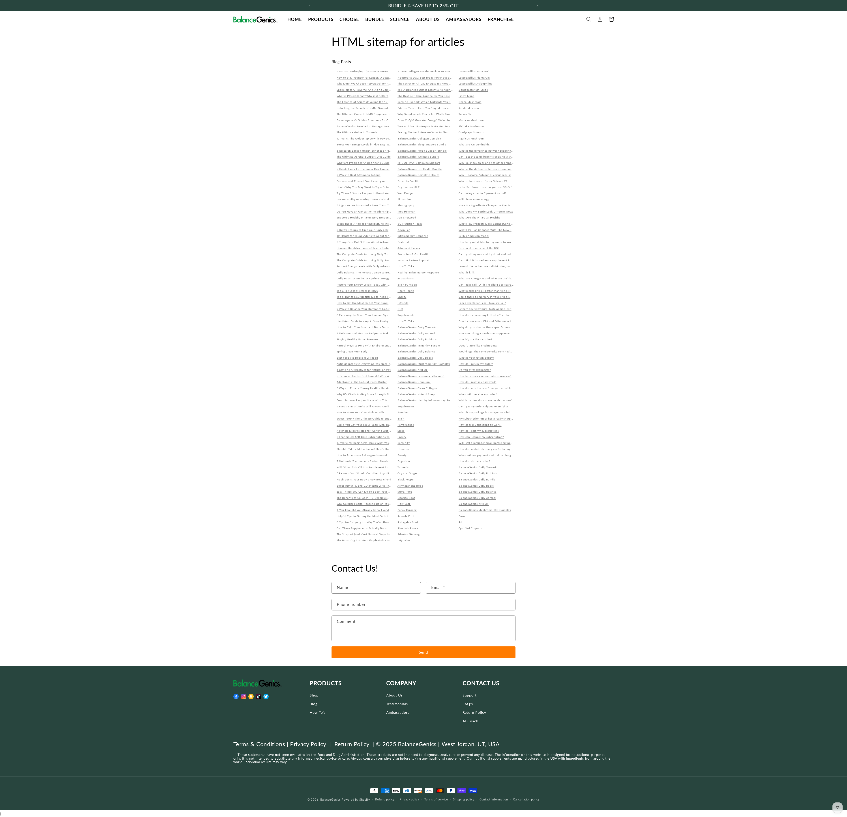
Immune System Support (413, 260)
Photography (405, 205)
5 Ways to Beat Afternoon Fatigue (358, 174)
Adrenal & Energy (408, 248)
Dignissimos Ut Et (409, 187)
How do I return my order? (476, 363)
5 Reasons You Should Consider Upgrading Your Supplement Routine (382, 473)
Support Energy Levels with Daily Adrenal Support (369, 266)
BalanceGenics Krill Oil (412, 369)
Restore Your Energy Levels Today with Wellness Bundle (373, 284)
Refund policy (384, 799)
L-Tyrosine (403, 540)
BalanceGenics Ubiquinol (414, 381)
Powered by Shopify (356, 799)
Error (462, 516)
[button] (589, 19)
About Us (394, 695)
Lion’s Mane (466, 95)
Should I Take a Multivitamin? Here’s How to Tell (368, 449)
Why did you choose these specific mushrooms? (490, 327)
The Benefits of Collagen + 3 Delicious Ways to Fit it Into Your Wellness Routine (389, 497)
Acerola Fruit (405, 516)
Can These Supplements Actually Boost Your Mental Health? (376, 528)
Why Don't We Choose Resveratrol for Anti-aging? (369, 83)
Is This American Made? (474, 235)
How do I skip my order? (474, 461)
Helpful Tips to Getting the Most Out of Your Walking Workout (377, 516)
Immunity (403, 442)
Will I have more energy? (475, 199)
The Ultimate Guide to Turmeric (357, 132)
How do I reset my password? (478, 381)
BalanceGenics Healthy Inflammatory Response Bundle (433, 400)
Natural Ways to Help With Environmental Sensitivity (371, 345)
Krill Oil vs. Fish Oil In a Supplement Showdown (368, 467)
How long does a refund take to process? (485, 376)
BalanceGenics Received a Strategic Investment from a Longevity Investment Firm (390, 126)
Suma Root (404, 491)
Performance (405, 424)
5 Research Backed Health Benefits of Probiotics (368, 150)
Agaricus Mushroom (472, 138)
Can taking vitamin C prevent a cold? (482, 193)
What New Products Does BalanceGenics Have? (490, 223)
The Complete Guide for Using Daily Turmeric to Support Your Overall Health (387, 254)
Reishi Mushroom (470, 108)
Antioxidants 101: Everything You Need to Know (368, 363)
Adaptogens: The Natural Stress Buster (362, 381)
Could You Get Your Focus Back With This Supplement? (373, 424)
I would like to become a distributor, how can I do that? (495, 266)
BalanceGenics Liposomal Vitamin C (420, 376)
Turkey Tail (466, 114)
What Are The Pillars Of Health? (479, 217)
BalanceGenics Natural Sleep (416, 394)
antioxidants (405, 278)
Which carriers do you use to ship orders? (486, 400)
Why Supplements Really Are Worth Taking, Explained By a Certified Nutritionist (449, 114)
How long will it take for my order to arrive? (487, 242)
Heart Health (405, 290)
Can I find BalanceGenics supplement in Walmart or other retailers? (502, 260)
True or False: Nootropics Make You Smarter (426, 126)
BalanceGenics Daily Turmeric (416, 327)
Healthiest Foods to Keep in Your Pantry (363, 321)
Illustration (404, 199)
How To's (318, 712)
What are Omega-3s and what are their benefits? (490, 278)
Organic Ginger (407, 473)
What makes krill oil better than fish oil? (485, 290)
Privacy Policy (308, 743)
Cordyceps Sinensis (471, 132)
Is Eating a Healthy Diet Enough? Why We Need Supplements (376, 376)
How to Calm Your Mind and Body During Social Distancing (375, 327)
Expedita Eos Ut (407, 181)
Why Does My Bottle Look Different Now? (486, 211)
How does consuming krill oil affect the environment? (493, 315)
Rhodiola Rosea (407, 528)
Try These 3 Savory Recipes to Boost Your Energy (368, 193)
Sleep (401, 430)
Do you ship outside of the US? (479, 248)
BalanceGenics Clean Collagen (417, 388)
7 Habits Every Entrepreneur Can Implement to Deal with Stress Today (382, 169)
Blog (313, 704)
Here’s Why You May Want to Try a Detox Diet (367, 187)
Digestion (403, 461)
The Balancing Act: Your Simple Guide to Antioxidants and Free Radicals (384, 540)
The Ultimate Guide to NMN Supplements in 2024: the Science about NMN (386, 114)
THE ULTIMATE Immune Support (418, 162)
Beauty (402, 455)
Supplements (405, 315)
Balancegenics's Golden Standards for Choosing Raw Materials (377, 120)
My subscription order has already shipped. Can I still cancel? (498, 418)
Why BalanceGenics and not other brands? (486, 162)
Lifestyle (402, 302)
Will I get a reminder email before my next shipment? (493, 442)
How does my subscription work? (480, 424)
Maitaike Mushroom (472, 120)
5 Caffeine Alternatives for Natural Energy (364, 369)
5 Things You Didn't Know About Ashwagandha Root (371, 242)
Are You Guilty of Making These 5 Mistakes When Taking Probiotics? (381, 199)
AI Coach (470, 721)
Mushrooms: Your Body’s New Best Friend (364, 479)
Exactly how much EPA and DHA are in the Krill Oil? (493, 321)
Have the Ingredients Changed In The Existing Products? (495, 205)
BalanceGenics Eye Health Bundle (419, 169)
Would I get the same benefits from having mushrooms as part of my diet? (506, 351)
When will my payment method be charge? (486, 455)
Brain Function (407, 284)
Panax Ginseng (407, 509)
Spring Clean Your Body (352, 351)
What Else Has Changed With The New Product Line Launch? (498, 229)
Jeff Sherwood (406, 217)
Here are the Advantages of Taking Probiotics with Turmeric (375, 248)
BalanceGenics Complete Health (418, 174)
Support (470, 695)
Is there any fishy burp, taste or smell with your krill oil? (495, 308)
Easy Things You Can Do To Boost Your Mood (366, 491)
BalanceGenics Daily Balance (416, 351)
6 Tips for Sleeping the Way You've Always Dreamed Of (372, 522)
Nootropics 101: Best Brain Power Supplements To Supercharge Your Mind (446, 77)
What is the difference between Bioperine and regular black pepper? (503, 150)
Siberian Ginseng (408, 534)
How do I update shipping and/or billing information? (493, 449)
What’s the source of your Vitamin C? (483, 181)
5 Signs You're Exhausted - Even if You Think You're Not (373, 205)
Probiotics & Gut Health (413, 254)
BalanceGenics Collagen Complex (419, 138)
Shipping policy (463, 799)
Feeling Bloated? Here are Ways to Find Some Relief (431, 132)
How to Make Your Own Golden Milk (360, 412)
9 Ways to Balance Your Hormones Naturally (365, 308)
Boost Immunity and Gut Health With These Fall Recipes (373, 485)
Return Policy (474, 712)
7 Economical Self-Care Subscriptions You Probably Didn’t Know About (383, 436)
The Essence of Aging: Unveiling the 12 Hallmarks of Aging (375, 101)
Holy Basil (404, 503)
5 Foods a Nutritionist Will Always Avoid (363, 406)
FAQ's (468, 704)
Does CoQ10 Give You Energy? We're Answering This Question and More (444, 120)
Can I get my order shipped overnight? (483, 406)
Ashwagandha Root (410, 485)
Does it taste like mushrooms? (478, 345)
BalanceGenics (330, 799)
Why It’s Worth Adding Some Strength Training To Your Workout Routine (384, 394)
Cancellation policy (526, 799)
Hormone (403, 449)
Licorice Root (406, 497)
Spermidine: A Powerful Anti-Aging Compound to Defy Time (376, 89)
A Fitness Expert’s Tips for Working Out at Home (368, 430)
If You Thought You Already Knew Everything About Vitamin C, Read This (384, 509)
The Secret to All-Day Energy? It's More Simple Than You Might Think (442, 83)
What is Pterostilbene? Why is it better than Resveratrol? (373, 95)
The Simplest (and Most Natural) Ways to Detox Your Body (375, 534)
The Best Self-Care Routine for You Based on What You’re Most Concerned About (450, 95)
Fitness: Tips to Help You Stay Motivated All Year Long (432, 108)
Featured (403, 242)
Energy (401, 296)
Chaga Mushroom (470, 101)
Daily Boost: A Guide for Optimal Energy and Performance (374, 278)
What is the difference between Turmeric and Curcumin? (495, 169)
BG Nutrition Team (409, 223)
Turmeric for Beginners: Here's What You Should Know (372, 442)
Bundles (402, 412)
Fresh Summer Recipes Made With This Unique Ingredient (374, 400)
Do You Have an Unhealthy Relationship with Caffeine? (373, 211)
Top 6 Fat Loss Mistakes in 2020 (357, 290)
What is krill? (467, 272)
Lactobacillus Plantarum (474, 77)
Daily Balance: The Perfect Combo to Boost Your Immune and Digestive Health (388, 272)
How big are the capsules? (475, 339)
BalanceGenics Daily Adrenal (416, 333)
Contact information (494, 799)
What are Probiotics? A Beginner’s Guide (363, 162)
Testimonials (397, 704)
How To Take (405, 266)
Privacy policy (409, 799)
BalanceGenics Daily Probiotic (417, 339)
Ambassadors (397, 712)
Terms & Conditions (259, 743)
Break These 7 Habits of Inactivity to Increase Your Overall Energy (379, 223)
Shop (314, 695)
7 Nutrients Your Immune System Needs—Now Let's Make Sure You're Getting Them (391, 461)
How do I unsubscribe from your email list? (486, 388)
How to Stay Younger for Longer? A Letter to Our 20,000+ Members (380, 77)
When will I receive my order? (478, 394)
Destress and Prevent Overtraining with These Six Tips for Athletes (380, 181)
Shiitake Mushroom (471, 126)
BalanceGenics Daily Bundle (477, 479)
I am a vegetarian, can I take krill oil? (482, 302)
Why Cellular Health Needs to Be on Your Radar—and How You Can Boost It (386, 503)
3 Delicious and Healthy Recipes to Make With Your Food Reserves (380, 333)
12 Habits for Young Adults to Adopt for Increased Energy (374, 235)
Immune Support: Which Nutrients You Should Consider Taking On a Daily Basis (449, 101)
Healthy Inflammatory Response (418, 272)
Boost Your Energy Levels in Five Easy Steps (365, 144)
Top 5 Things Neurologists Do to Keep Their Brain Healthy (374, 296)
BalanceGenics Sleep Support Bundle (421, 144)
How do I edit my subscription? (479, 430)
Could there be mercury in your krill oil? (484, 296)
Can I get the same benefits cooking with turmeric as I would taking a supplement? (512, 156)
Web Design (405, 193)
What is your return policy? (476, 357)
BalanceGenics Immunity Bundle (418, 345)
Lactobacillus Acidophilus (475, 83)
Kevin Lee (403, 229)
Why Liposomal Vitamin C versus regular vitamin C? (492, 174)
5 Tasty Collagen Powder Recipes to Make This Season (432, 71)
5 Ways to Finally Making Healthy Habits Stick (367, 388)
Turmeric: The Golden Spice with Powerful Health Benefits (375, 138)
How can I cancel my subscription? (481, 436)
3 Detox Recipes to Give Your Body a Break (365, 229)
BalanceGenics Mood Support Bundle (422, 150)
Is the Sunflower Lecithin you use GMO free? (488, 187)
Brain (400, 418)
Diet (400, 308)
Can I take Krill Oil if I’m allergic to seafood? (487, 284)
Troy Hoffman (406, 211)
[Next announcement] (537, 5)
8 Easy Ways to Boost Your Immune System (365, 315)
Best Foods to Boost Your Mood (357, 357)
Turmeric (403, 467)
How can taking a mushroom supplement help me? (491, 333)
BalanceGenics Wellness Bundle (418, 156)
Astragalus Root (407, 522)
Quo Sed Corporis (470, 528)
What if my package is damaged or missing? (487, 412)
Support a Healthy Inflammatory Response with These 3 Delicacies (380, 217)
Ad (460, 522)
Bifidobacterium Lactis (473, 89)
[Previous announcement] (310, 5)
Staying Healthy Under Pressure (357, 339)
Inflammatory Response (412, 235)
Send (423, 652)
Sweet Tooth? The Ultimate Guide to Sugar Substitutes (372, 418)
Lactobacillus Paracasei (474, 71)
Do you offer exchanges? (475, 369)
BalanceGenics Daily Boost (415, 357)
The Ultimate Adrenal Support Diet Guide (364, 156)
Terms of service (436, 799)
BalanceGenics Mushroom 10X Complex (423, 363)
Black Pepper (405, 479)
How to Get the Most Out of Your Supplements (367, 302)
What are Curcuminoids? (475, 144)
